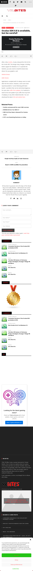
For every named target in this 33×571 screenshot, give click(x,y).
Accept (16, 555)
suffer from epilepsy (15, 90)
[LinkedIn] (17, 198)
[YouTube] (14, 2)
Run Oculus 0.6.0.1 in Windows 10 (17, 253)
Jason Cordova (12, 244)
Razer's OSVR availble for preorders (16, 163)
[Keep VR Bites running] (16, 6)
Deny (16, 560)
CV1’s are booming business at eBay (14, 117)
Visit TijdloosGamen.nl (14, 422)
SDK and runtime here (19, 97)
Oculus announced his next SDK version (16, 107)
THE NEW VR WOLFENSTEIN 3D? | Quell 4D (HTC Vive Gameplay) (17, 536)
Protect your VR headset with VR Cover (16, 523)
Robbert (27, 27)
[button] (30, 539)
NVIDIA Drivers (6, 74)
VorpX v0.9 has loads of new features (16, 157)
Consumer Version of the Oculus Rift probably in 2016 (15, 518)
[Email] (21, 2)
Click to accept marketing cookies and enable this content (16, 501)
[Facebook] (10, 2)
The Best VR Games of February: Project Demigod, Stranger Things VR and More (19, 261)
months (10, 62)
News (3, 27)
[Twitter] (18, 2)
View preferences (16, 564)
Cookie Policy (15, 568)
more (31, 56)
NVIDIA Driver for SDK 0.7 (11, 110)
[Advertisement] (16, 135)
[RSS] (25, 2)
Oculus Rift (10, 27)
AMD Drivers (5, 78)
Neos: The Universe (9, 531)
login (5, 2)
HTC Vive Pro (12, 267)
